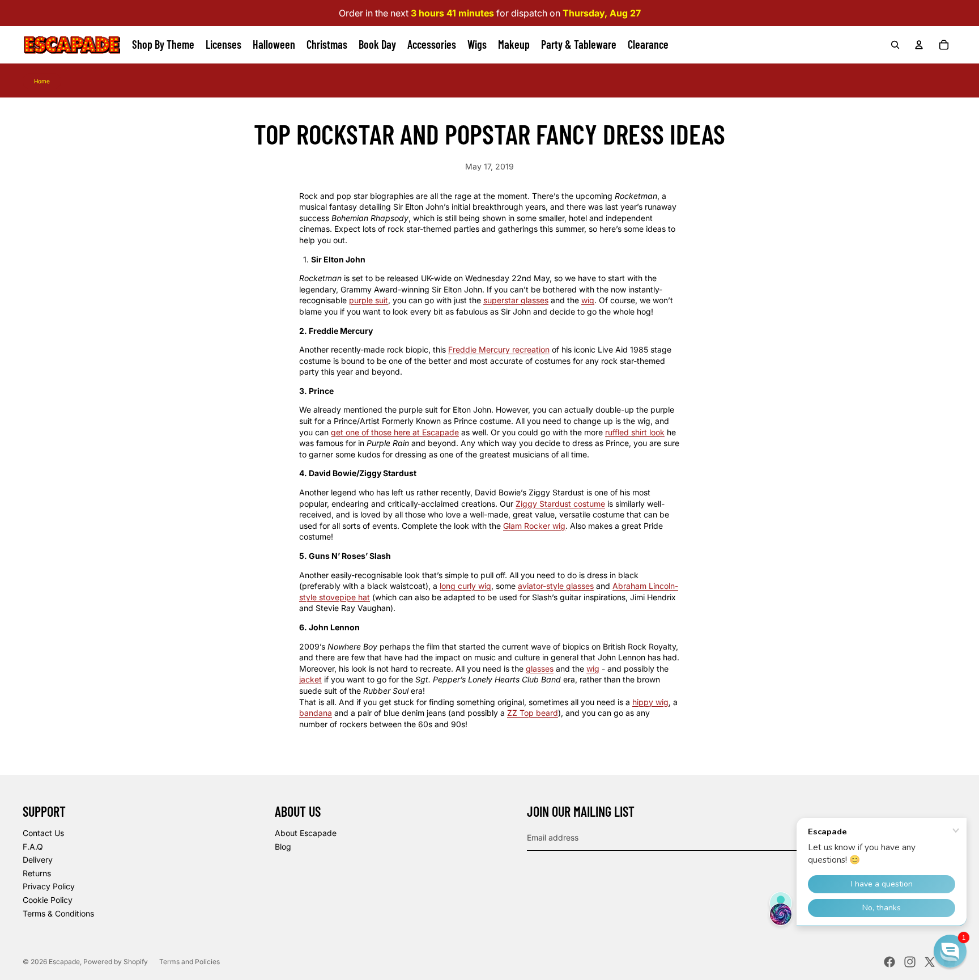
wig (587, 300)
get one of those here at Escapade (395, 432)
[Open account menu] (918, 44)
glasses (540, 668)
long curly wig (465, 586)
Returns (37, 873)
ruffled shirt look (635, 432)
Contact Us (43, 833)
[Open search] (895, 44)
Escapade (64, 961)
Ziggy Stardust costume (560, 503)
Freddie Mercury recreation (499, 349)
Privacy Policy (49, 886)
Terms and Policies (189, 961)
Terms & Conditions (58, 913)
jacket (310, 679)
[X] (930, 962)
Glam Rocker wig (534, 526)
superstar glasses (515, 300)
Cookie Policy (48, 900)
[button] (950, 951)
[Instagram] (910, 962)
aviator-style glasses (556, 586)
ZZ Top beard (532, 713)
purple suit (368, 300)
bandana (315, 713)
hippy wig (650, 702)
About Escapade (306, 833)
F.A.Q (33, 846)
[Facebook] (889, 962)
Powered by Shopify (115, 961)
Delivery (38, 859)
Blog (283, 846)
